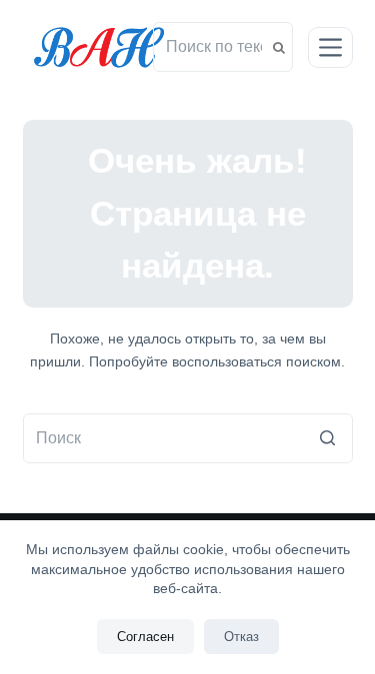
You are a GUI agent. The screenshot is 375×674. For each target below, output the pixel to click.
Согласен (145, 636)
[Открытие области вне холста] (330, 47)
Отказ (241, 636)
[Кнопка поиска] (328, 438)
